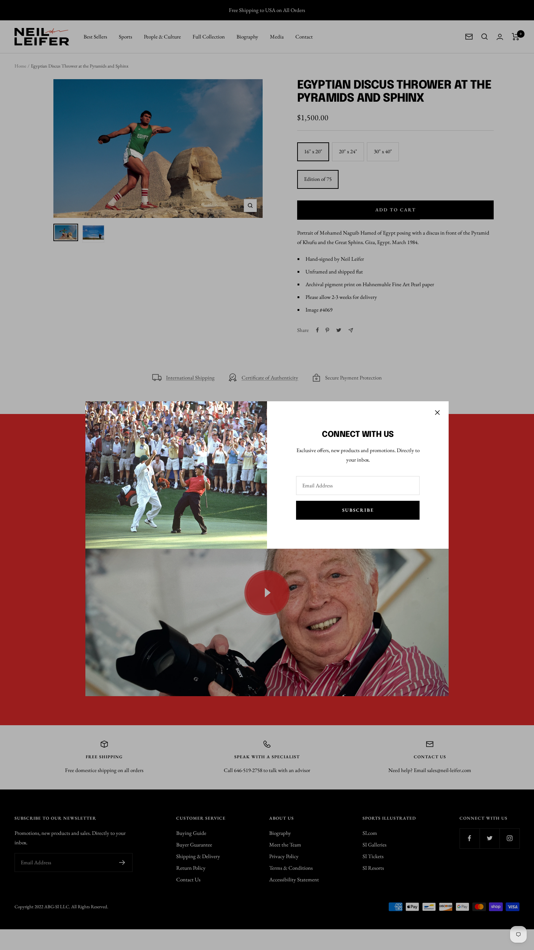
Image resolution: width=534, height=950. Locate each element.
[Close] (437, 412)
